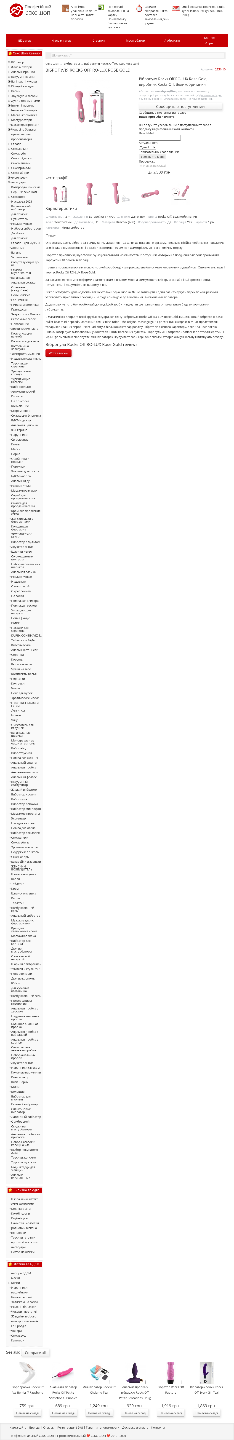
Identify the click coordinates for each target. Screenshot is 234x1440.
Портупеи (18, 466)
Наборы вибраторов (26, 228)
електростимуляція (24, 1321)
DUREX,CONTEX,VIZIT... (26, 635)
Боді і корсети (21, 1209)
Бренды (34, 1427)
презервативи (21, 134)
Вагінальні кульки (24, 81)
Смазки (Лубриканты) (21, 271)
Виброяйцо (19, 748)
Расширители (21, 486)
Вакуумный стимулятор (19, 783)
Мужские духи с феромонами (22, 921)
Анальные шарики (24, 772)
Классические (21, 645)
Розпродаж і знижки (25, 187)
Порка (15, 454)
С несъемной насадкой (20, 957)
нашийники (19, 1292)
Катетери (17, 1340)
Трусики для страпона (19, 364)
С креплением (21, 591)
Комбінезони (20, 1213)
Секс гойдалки (21, 158)
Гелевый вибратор (24, 1104)
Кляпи (15, 1283)
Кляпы (15, 444)
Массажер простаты (25, 813)
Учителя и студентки (25, 969)
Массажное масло (24, 490)
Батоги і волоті (21, 1297)
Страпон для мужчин (26, 243)
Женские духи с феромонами (22, 520)
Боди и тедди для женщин (23, 1168)
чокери (16, 1331)
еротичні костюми (24, 1242)
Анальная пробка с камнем (24, 1040)
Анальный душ (21, 481)
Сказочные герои (23, 319)
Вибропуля (19, 799)
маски (15, 1278)
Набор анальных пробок (23, 1056)
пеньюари (18, 1233)
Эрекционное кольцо (21, 372)
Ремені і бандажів (23, 1307)
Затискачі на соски (24, 1302)
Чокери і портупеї (24, 1311)
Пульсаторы (20, 219)
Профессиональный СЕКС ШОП (32, 1436)
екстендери (19, 177)
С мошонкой (20, 586)
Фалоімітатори (21, 67)
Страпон (99, 40)
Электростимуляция (25, 354)
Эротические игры (24, 847)
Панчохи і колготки (25, 1223)
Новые (16, 715)
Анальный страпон (24, 762)
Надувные (18, 581)
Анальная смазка (23, 282)
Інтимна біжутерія (24, 110)
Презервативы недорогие (21, 1002)
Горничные (19, 300)
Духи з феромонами (25, 101)
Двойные (17, 233)
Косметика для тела (25, 341)
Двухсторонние (22, 547)
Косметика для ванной (21, 334)
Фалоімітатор (61, 40)
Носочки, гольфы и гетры (25, 704)
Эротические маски (25, 698)
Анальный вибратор (25, 915)
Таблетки (17, 884)
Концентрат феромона (19, 527)
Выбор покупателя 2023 (24, 1151)
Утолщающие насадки (21, 611)
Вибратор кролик (23, 794)
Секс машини (20, 163)
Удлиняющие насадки (20, 380)
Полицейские (20, 295)
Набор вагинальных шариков (25, 565)
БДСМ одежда (21, 420)
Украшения (19, 257)
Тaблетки (17, 903)
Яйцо (15, 720)
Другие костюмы (23, 978)
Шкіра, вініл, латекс (24, 1199)
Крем (15, 888)
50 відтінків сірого (23, 1316)
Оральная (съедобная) (19, 288)
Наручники (19, 435)
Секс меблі (18, 153)
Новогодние (20, 324)
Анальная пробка (23, 767)
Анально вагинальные (20, 1176)
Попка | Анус (20, 618)
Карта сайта (18, 1427)
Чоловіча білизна (23, 129)
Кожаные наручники (26, 1072)
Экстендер (18, 818)
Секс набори (20, 173)
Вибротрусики (21, 753)
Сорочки (17, 655)
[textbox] (137, 55)
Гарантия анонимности (102, 1427)
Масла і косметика (24, 115)
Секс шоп (18, 197)
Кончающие (20, 406)
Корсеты (17, 659)
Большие (17, 1091)
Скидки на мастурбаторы (21, 1127)
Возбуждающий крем (22, 909)
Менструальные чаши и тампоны (23, 741)
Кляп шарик (19, 1082)
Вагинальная (20, 278)
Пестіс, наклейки (23, 1252)
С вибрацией (20, 1121)
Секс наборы (20, 857)
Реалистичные (21, 224)
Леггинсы (18, 710)
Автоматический (23, 391)
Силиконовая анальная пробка (23, 1048)
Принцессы (19, 309)
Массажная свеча (23, 936)
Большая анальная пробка (24, 1025)
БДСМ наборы (21, 476)
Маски (15, 449)
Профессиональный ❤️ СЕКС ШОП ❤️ (83, 1436)
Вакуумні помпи (23, 77)
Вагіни (15, 91)
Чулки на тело (21, 669)
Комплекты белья (24, 674)
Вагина (16, 252)
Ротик (15, 623)
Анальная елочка (23, 572)
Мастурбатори (21, 120)
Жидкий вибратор (24, 789)
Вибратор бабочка (24, 804)
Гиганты (17, 396)
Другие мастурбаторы (21, 949)
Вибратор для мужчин (21, 1097)
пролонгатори (21, 139)
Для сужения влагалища (20, 989)
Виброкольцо (21, 387)
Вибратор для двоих (25, 833)
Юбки (15, 983)
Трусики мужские (23, 1162)
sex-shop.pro (69, 317)
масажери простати (25, 125)
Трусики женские (23, 1157)
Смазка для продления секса (23, 504)
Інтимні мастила (22, 105)
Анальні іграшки (23, 72)
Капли (15, 879)
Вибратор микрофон (26, 809)
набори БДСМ (21, 1273)
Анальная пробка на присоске (25, 1135)
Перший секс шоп (24, 192)
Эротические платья (25, 329)
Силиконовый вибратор (21, 1110)
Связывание (19, 439)
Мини (15, 1087)
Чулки (15, 688)
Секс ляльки (19, 149)
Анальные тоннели (24, 650)
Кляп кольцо (20, 1077)
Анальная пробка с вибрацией (24, 1033)
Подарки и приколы (25, 852)
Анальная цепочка (24, 425)
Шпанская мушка (23, 874)
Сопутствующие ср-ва (25, 263)
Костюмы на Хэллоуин (20, 347)
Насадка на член (23, 823)
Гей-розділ (18, 1326)
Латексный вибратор (26, 1117)
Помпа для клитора (25, 601)
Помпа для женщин (25, 758)
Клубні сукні (19, 1218)
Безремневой (20, 411)
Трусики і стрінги (23, 1237)
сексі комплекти (22, 1204)
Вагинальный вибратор (21, 207)
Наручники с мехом (25, 1067)
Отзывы (48, 1427)
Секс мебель (20, 842)
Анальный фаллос (24, 777)
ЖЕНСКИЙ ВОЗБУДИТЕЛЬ (21, 867)
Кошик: (209, 40)
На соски (17, 596)
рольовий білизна (24, 1228)
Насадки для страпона (20, 629)
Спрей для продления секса (23, 496)
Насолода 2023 (21, 201)
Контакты (158, 1427)
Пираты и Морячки (25, 304)
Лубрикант (172, 40)
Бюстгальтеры (21, 664)
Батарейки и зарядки (26, 861)
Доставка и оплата (135, 1427)
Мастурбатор (135, 40)
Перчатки (18, 679)
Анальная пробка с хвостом (24, 1009)
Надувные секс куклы (26, 358)
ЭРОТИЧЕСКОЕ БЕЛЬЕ (21, 535)
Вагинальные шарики (20, 734)
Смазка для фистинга (26, 415)
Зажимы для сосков (25, 471)
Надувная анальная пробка (25, 1017)
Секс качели (19, 837)
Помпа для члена (23, 828)
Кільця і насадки (22, 86)
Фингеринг (19, 430)
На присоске (20, 401)
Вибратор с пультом (25, 542)
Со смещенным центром (22, 557)
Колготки (17, 683)
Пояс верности (21, 974)
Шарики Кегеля (22, 551)
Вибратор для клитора (21, 942)
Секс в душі (19, 1335)
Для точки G (19, 214)
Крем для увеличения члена (24, 929)
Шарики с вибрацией (26, 964)
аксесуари (18, 182)
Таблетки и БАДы (23, 640)
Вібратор (24, 40)
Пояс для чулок (22, 693)
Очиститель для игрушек (22, 726)
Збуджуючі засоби (24, 96)
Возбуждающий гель (26, 996)
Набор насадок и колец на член (23, 1143)
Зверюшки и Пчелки (25, 314)
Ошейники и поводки (20, 460)
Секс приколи (21, 168)
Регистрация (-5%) (70, 1427)
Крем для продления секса (25, 512)
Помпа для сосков (24, 605)
